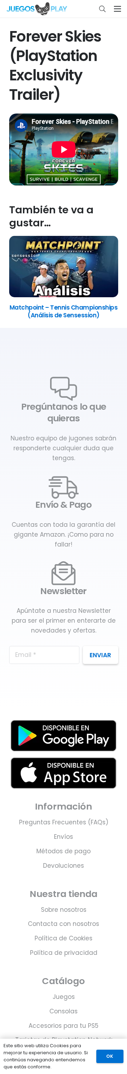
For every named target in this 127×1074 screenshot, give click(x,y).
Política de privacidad (63, 952)
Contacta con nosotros (63, 924)
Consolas (63, 1011)
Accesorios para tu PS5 (63, 1025)
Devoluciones (63, 865)
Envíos (63, 836)
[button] (102, 9)
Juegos (64, 997)
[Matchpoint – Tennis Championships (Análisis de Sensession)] (63, 295)
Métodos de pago (63, 851)
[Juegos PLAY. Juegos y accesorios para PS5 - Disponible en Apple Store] (63, 773)
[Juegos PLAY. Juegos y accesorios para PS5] (37, 9)
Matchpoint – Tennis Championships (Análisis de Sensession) (63, 311)
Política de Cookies (63, 938)
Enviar (100, 655)
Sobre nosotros (63, 909)
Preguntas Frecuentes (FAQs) (63, 822)
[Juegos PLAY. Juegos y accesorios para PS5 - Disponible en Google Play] (63, 735)
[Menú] (117, 9)
